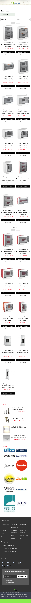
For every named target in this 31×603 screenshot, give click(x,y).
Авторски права (24, 535)
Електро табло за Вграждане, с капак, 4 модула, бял (8, 318)
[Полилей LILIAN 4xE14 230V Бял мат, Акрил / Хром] (6, 438)
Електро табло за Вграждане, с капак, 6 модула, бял (23, 285)
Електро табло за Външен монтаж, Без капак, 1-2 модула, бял (23, 352)
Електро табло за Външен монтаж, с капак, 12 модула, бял (8, 111)
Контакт (13, 538)
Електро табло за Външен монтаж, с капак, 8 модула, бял (23, 111)
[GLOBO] (9, 479)
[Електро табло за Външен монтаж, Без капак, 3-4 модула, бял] (8, 340)
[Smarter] (21, 465)
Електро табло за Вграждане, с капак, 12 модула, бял (23, 251)
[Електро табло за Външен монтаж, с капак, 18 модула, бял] (8, 66)
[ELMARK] (21, 456)
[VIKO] (9, 490)
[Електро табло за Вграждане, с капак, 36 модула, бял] (8, 33)
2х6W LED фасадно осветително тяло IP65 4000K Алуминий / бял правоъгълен (18, 427)
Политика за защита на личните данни (15, 526)
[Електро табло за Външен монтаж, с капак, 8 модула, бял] (23, 100)
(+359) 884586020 (12, 551)
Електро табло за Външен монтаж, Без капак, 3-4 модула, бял (8, 352)
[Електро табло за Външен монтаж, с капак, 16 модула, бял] (23, 66)
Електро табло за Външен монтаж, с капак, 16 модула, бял (23, 78)
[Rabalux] (9, 456)
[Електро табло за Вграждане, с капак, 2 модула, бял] (23, 307)
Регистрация (4, 536)
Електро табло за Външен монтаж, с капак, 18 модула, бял (8, 78)
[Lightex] (9, 465)
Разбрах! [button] (15, 601)
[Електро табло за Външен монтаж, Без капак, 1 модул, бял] (8, 374)
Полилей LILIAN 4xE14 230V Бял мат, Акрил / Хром (18, 436)
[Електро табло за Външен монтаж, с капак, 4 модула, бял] (23, 133)
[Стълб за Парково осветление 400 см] (6, 410)
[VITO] (9, 450)
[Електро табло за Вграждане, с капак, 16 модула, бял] (8, 240)
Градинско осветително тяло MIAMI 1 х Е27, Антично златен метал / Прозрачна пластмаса (19, 417)
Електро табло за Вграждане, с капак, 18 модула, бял (23, 212)
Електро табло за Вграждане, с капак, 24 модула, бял (8, 212)
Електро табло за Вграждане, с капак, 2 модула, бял (23, 318)
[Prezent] (21, 450)
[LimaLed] (21, 479)
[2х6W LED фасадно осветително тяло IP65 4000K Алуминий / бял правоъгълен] (6, 429)
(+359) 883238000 (12, 548)
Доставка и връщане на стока (23, 526)
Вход (2, 533)
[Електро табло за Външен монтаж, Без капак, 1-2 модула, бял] (23, 340)
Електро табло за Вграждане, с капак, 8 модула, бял (8, 285)
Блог (21, 538)
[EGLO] (9, 504)
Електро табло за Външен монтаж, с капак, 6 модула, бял (8, 145)
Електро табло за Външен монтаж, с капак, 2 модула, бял (8, 178)
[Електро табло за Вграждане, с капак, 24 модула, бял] (8, 200)
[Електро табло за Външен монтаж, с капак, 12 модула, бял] (8, 100)
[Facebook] (3, 554)
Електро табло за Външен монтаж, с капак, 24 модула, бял (23, 44)
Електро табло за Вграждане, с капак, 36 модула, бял (8, 44)
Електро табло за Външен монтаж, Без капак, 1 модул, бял (8, 385)
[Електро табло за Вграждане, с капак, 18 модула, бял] (23, 200)
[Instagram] (6, 554)
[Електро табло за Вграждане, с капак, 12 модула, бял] (23, 240)
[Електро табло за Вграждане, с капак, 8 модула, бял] (8, 273)
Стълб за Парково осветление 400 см (17, 408)
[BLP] (21, 503)
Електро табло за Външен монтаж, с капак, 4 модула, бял (23, 145)
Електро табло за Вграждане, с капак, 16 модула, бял (8, 251)
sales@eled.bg (10, 545)
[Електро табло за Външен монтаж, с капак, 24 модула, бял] (23, 33)
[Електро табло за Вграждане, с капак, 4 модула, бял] (8, 307)
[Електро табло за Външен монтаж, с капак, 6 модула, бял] (8, 133)
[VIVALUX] (21, 490)
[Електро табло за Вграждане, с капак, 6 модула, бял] (23, 273)
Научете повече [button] (24, 596)
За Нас (12, 535)
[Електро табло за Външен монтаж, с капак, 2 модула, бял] (8, 167)
